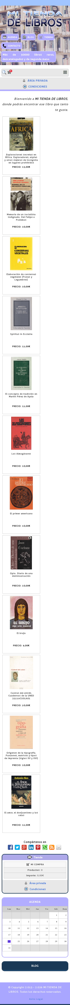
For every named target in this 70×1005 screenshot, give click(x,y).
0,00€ (35, 875)
